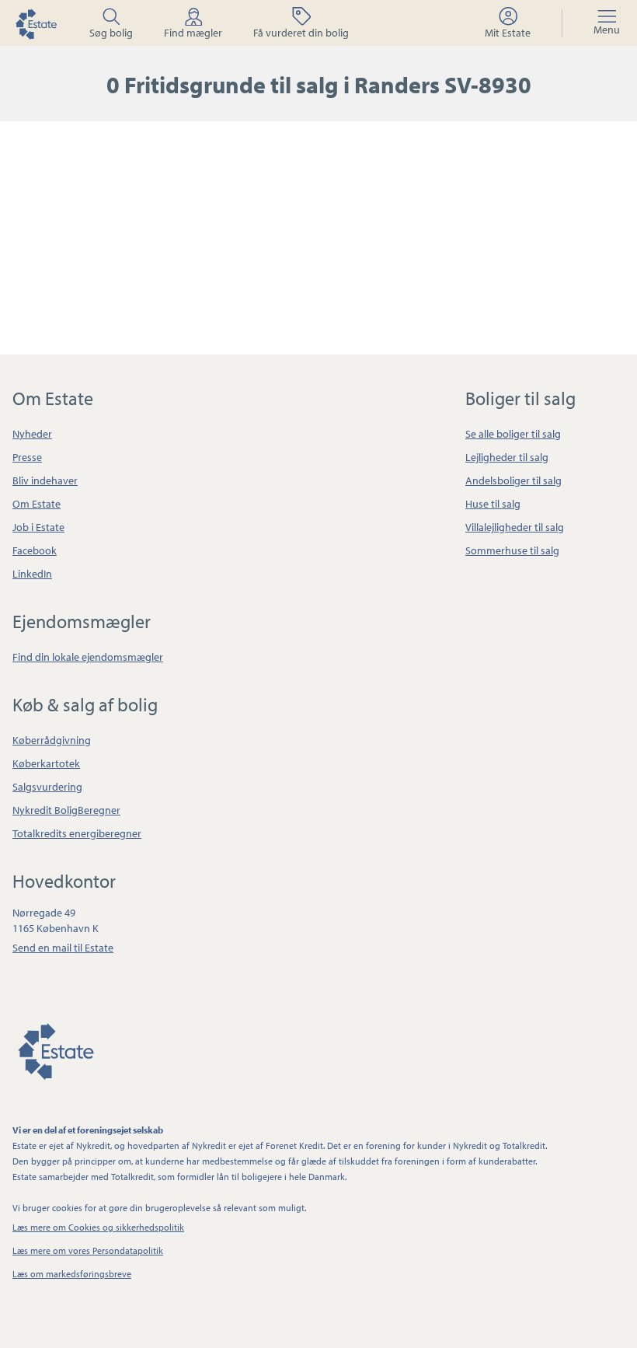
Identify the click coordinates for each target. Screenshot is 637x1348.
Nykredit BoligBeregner (66, 810)
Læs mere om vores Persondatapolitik (87, 1250)
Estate (55, 1048)
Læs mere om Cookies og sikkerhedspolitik (98, 1227)
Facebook (34, 550)
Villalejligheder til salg (514, 527)
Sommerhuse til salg (512, 550)
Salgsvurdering (47, 787)
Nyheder (32, 434)
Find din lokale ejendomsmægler (87, 657)
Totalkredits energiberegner (76, 833)
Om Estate (36, 504)
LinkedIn (32, 574)
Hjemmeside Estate (35, 23)
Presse (27, 457)
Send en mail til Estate (62, 948)
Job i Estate (38, 527)
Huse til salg (492, 504)
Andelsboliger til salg (513, 480)
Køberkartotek (46, 763)
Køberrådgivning (51, 740)
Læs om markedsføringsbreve (71, 1274)
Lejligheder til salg (506, 457)
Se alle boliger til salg (513, 434)
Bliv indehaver (45, 480)
